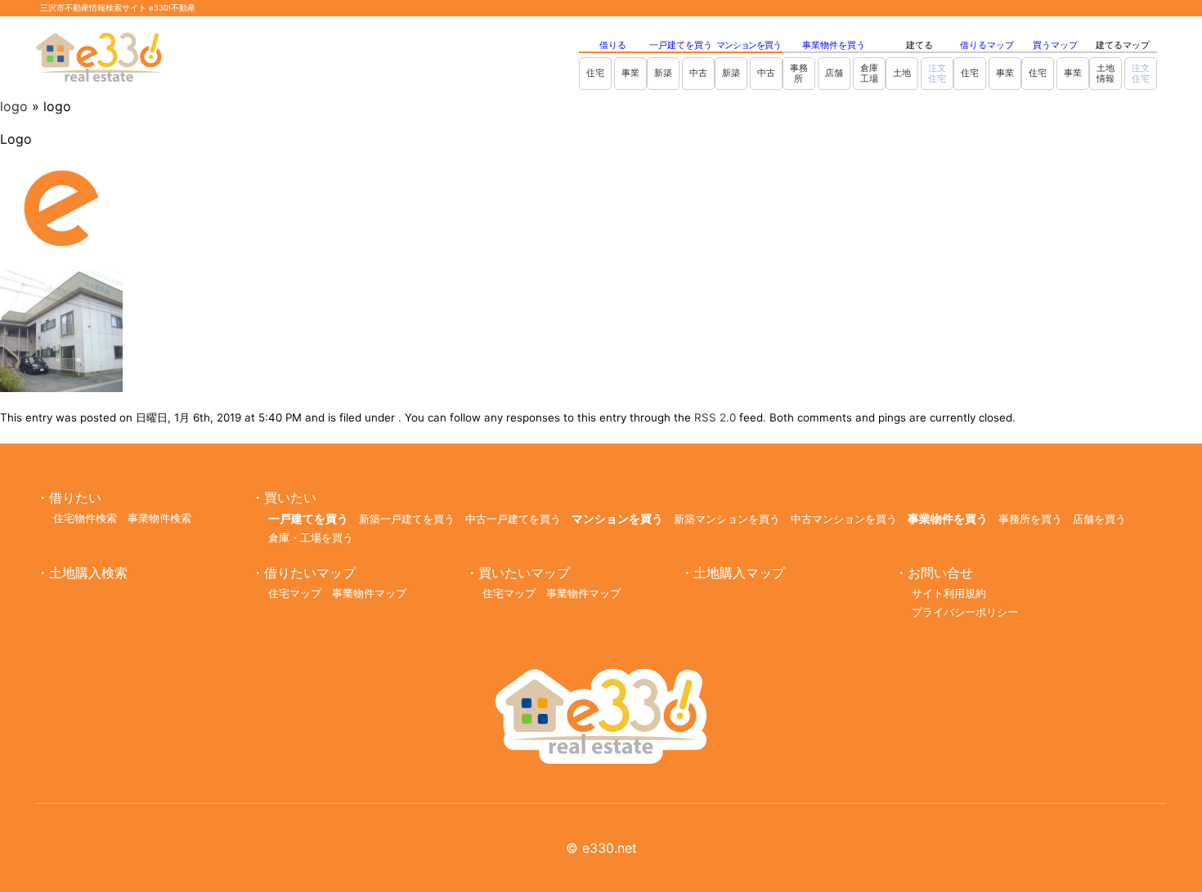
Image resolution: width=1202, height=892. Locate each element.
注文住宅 (937, 73)
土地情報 (1106, 73)
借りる (612, 45)
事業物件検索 (159, 518)
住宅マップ (294, 593)
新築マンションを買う (727, 519)
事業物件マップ (369, 593)
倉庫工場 (869, 73)
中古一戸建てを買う (513, 519)
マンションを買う (748, 45)
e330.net (609, 848)
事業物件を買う (833, 45)
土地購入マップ (739, 572)
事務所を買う (1030, 519)
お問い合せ (940, 572)
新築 (663, 72)
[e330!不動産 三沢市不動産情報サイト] (601, 759)
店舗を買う (1099, 519)
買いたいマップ (524, 572)
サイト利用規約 (949, 593)
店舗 (834, 72)
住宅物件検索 (85, 518)
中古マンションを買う (844, 519)
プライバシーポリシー (965, 612)
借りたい (75, 497)
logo (14, 106)
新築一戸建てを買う (407, 519)
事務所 (799, 73)
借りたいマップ (310, 572)
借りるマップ (987, 45)
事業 (630, 72)
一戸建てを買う (680, 45)
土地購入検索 (88, 572)
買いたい (290, 497)
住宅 (595, 72)
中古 (698, 72)
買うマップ (1055, 45)
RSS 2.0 (715, 417)
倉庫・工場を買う (310, 538)
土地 (902, 72)
